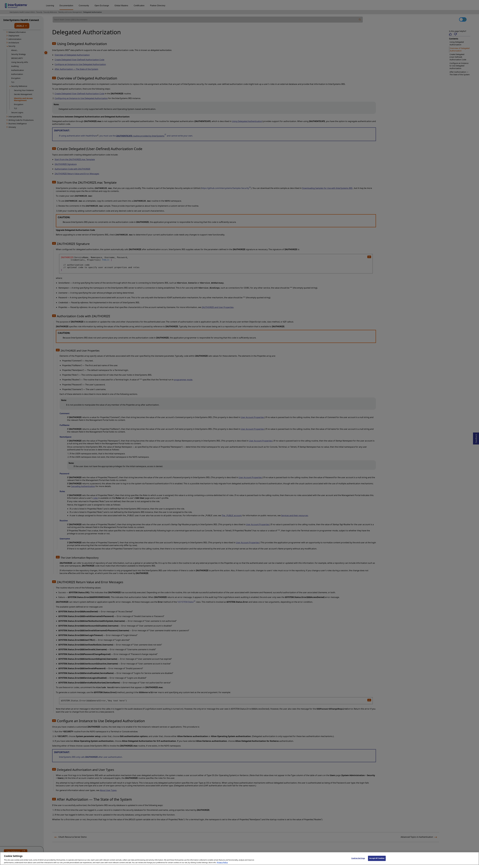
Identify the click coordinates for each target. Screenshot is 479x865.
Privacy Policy (222, 862)
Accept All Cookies (376, 858)
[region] (239, 858)
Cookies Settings (358, 858)
